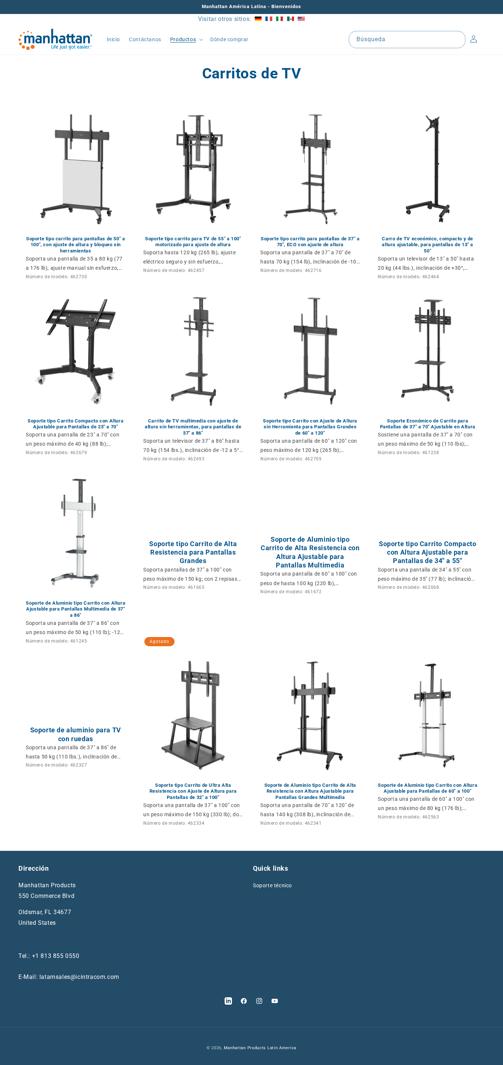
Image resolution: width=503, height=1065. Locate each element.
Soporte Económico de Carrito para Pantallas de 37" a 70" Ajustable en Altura (427, 424)
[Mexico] (290, 18)
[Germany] (258, 18)
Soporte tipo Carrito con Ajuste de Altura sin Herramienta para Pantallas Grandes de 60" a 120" (310, 427)
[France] (268, 18)
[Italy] (279, 18)
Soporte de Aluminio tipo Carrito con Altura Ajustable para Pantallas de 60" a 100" (427, 788)
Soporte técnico (272, 885)
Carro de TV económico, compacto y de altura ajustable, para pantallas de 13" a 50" (427, 245)
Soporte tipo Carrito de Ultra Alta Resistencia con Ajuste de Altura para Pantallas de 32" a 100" (192, 791)
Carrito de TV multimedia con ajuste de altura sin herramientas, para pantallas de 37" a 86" (193, 427)
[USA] (301, 18)
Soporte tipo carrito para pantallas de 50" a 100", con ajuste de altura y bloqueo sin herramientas (75, 245)
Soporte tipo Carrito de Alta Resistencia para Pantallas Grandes (193, 552)
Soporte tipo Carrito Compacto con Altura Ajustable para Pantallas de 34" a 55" (427, 552)
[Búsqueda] (457, 39)
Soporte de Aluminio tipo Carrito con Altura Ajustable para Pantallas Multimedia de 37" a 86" (75, 609)
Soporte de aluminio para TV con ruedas (75, 734)
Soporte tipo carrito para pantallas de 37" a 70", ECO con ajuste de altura (310, 241)
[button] (186, 39)
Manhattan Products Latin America (260, 1047)
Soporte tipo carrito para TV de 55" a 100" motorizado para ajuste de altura (193, 241)
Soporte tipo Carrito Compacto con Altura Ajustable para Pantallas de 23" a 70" (75, 424)
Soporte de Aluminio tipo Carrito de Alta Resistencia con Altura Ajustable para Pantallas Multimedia (310, 552)
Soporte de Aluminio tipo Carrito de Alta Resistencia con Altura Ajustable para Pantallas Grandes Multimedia (310, 791)
